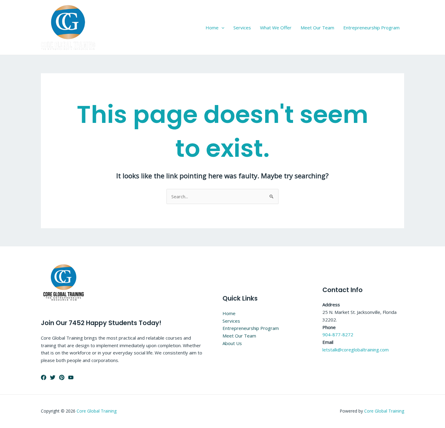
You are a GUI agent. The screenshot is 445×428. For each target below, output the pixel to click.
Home (212, 28)
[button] (221, 27)
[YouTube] (71, 377)
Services (242, 28)
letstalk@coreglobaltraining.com (355, 350)
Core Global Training (97, 411)
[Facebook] (43, 377)
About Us (232, 343)
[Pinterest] (61, 377)
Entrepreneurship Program (371, 28)
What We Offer (276, 28)
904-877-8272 (337, 334)
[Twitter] (52, 377)
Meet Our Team (317, 28)
